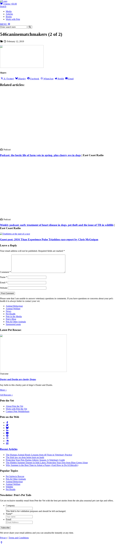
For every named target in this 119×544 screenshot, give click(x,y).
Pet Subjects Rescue (15, 476)
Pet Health (10, 314)
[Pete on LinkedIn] (7, 430)
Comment (5, 272)
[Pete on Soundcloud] (7, 441)
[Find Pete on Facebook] (7, 422)
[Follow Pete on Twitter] (7, 425)
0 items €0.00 (10, 4)
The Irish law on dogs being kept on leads (25, 457)
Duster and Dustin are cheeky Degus (18, 379)
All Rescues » (6, 395)
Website (3, 288)
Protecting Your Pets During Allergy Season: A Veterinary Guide (35, 460)
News (8, 311)
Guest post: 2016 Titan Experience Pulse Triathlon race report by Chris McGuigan (49, 239)
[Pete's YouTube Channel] (7, 433)
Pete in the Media (14, 316)
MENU (4, 24)
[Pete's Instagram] (7, 438)
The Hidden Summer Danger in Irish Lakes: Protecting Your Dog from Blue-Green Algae (47, 462)
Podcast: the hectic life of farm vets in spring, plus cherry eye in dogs (40, 155)
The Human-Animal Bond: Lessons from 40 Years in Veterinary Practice (39, 455)
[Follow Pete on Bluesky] (7, 428)
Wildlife (9, 487)
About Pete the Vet (14, 406)
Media (9, 11)
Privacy (3, 537)
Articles (9, 14)
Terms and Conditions (19, 537)
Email (3, 282)
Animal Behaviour (14, 306)
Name (3, 277)
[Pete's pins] (7, 435)
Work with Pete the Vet (16, 409)
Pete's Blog (11, 319)
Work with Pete (13, 19)
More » (3, 390)
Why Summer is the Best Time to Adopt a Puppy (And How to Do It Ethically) (42, 465)
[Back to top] (1, 542)
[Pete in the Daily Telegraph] (7, 443)
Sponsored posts (13, 324)
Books (9, 16)
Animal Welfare (13, 308)
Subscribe (5, 528)
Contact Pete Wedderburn (17, 411)
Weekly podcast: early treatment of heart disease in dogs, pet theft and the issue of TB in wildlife (56, 224)
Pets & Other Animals (16, 321)
